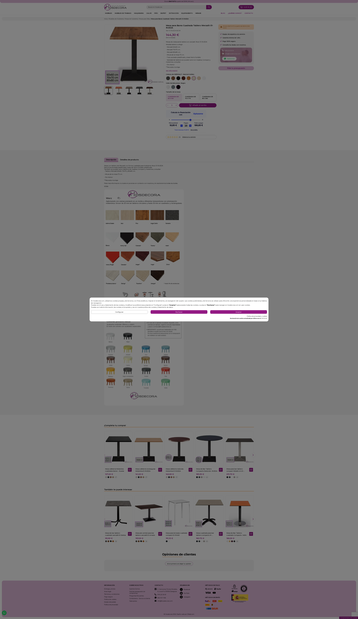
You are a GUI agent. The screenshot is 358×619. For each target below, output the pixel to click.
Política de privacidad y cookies (257, 316)
